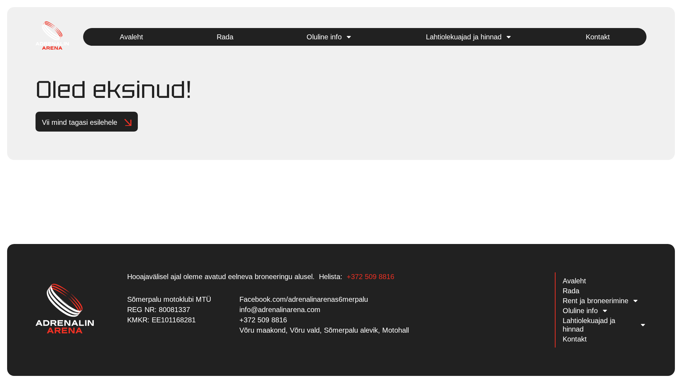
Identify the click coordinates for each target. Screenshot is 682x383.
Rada (225, 37)
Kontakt (598, 37)
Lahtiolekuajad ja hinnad (464, 37)
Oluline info (324, 37)
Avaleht (131, 37)
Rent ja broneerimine (595, 301)
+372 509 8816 (370, 277)
